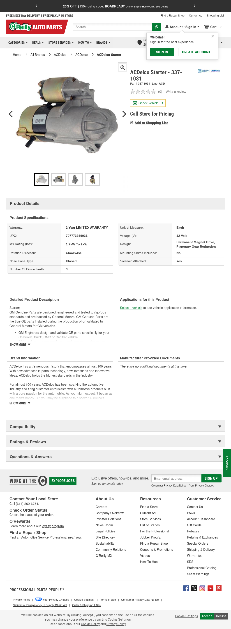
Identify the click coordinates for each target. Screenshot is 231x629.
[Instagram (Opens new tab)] (202, 587)
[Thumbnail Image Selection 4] (92, 179)
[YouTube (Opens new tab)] (210, 587)
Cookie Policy (90, 624)
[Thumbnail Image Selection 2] (58, 179)
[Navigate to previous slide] (36, 6)
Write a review (176, 91)
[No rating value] (144, 91)
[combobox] (112, 27)
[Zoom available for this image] (122, 67)
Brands (101, 42)
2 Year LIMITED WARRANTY (87, 227)
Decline (221, 616)
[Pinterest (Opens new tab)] (219, 587)
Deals (35, 42)
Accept (207, 616)
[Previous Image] (10, 114)
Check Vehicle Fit (151, 103)
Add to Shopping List (151, 122)
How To (82, 42)
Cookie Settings (186, 616)
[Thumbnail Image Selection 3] (75, 179)
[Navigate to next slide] (195, 6)
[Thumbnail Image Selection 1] (41, 179)
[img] (213, 36)
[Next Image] (124, 114)
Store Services (58, 42)
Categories (15, 42)
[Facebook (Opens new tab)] (186, 587)
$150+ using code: (115, 6)
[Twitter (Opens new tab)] (194, 587)
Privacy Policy (116, 624)
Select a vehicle (131, 307)
